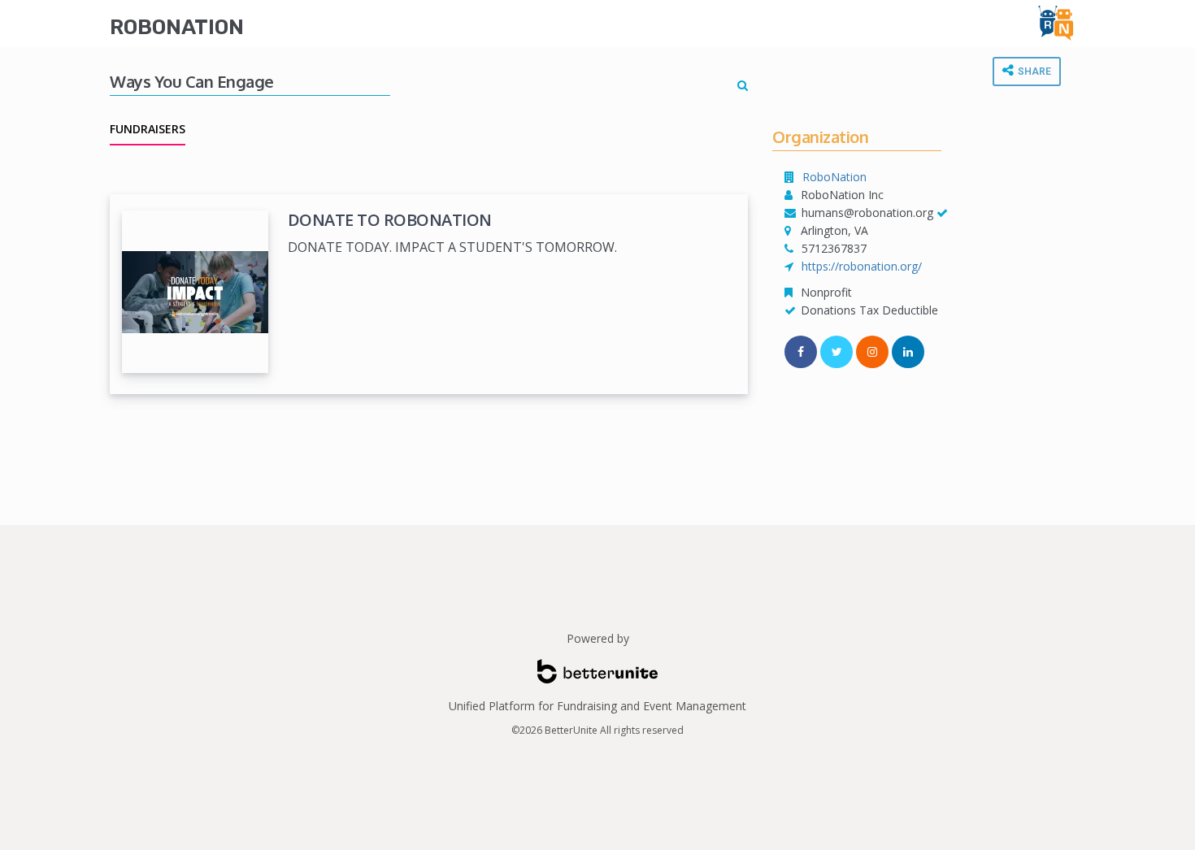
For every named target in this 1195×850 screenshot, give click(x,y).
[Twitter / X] (836, 352)
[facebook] (800, 352)
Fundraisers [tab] (147, 129)
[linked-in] (908, 352)
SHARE (1033, 71)
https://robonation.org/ (862, 266)
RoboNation (177, 27)
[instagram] (872, 352)
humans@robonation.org (867, 212)
